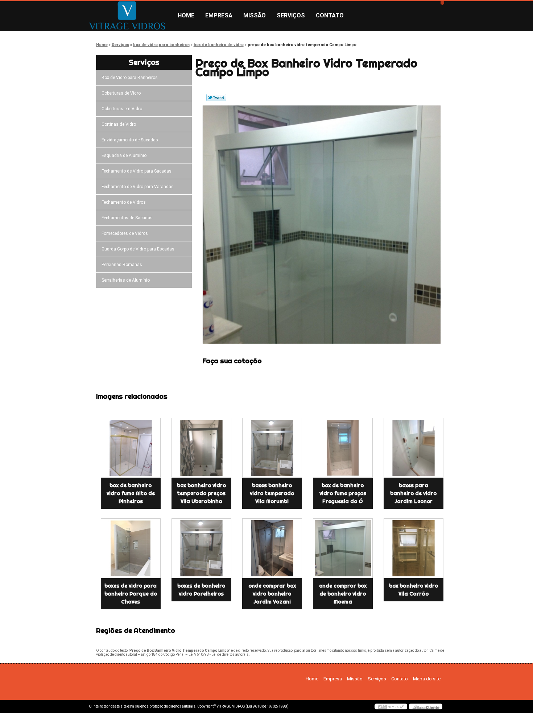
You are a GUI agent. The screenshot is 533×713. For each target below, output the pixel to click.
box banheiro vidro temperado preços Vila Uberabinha (201, 493)
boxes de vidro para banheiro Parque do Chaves (130, 594)
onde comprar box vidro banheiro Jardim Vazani (272, 594)
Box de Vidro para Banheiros (130, 77)
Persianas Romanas (122, 264)
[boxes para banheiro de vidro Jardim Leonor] (413, 448)
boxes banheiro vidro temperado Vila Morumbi (272, 493)
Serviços (291, 15)
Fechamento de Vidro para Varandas (138, 186)
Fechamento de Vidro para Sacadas (137, 171)
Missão (254, 15)
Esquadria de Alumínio (124, 155)
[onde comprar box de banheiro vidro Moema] (343, 548)
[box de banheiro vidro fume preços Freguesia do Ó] (343, 448)
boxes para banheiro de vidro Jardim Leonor (413, 493)
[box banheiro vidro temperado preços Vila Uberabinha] (201, 448)
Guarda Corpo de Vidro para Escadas (138, 249)
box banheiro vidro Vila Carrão (413, 590)
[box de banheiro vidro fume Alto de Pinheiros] (131, 448)
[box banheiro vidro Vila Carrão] (413, 548)
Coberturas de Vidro (121, 93)
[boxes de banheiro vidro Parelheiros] (201, 548)
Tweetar (216, 97)
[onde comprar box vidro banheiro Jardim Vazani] (272, 548)
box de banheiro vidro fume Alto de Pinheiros (131, 493)
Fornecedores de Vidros (125, 233)
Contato (330, 15)
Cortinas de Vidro (119, 124)
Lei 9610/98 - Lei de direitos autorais (219, 654)
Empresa (218, 15)
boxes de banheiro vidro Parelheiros (201, 590)
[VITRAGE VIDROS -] (130, 15)
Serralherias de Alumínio (126, 280)
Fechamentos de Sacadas (127, 217)
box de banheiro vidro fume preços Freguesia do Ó (342, 493)
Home (186, 15)
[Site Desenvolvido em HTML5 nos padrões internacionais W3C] (391, 706)
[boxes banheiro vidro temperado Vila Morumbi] (272, 448)
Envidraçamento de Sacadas (130, 139)
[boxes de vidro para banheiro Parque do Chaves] (131, 548)
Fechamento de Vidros (124, 202)
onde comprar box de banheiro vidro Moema (343, 594)
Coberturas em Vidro (122, 108)
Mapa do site (427, 678)
